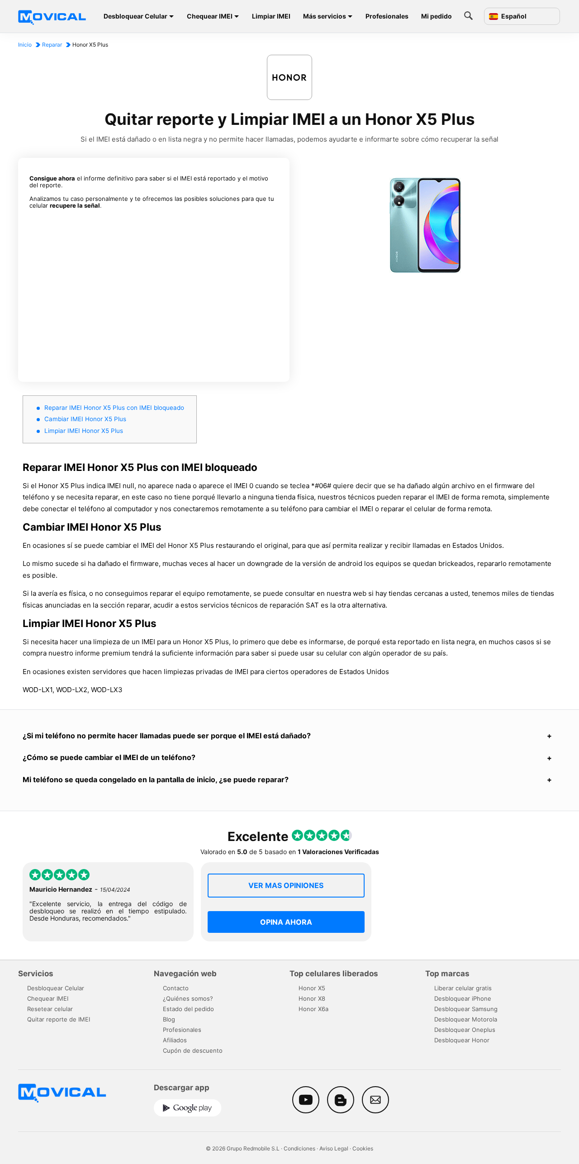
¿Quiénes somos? (188, 998)
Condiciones (299, 1148)
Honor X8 (312, 998)
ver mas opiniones (285, 885)
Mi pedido (436, 16)
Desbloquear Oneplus (464, 1029)
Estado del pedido (188, 1008)
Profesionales (386, 16)
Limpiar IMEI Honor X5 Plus (83, 430)
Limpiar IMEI (271, 16)
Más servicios (324, 16)
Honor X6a (313, 1008)
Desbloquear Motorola (465, 1019)
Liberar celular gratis (463, 988)
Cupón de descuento (193, 1050)
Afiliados (175, 1040)
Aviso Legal (333, 1148)
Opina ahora (286, 921)
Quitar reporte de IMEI (58, 1019)
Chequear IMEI (210, 16)
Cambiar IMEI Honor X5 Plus (85, 419)
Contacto (176, 988)
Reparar (52, 44)
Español (513, 16)
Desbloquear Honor (461, 1040)
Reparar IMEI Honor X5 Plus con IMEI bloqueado (114, 407)
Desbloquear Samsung (466, 1008)
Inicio (25, 44)
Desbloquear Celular (135, 16)
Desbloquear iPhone (462, 998)
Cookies (362, 1148)
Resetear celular (50, 1008)
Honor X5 (312, 988)
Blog (169, 1019)
